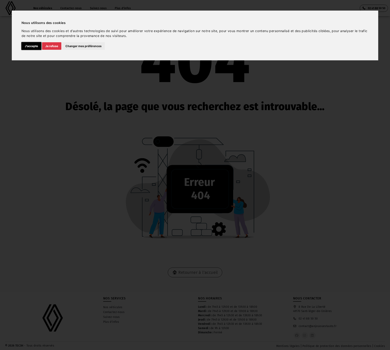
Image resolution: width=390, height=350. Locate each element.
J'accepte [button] (31, 46)
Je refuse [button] (51, 46)
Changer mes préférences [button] (83, 46)
